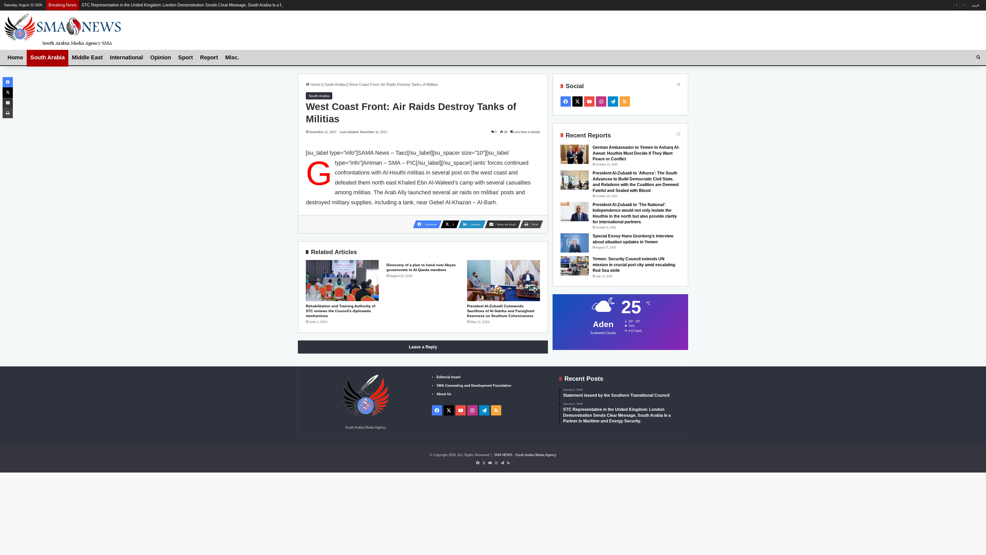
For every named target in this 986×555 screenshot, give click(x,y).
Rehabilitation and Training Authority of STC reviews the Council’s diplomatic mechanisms (340, 311)
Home (15, 57)
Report (209, 57)
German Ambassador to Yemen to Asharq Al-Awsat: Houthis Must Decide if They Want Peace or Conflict (636, 153)
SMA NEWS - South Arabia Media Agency (525, 455)
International (126, 57)
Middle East (87, 57)
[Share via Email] (8, 103)
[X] (8, 92)
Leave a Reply (423, 347)
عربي (976, 5)
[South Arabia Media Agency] (63, 29)
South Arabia (47, 57)
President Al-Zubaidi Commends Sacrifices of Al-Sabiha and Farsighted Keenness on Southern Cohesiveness (500, 311)
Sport (185, 57)
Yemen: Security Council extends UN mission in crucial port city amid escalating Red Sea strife (634, 265)
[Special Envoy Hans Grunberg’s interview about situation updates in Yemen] (575, 243)
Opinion (160, 57)
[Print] (8, 113)
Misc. (232, 57)
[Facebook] (8, 82)
